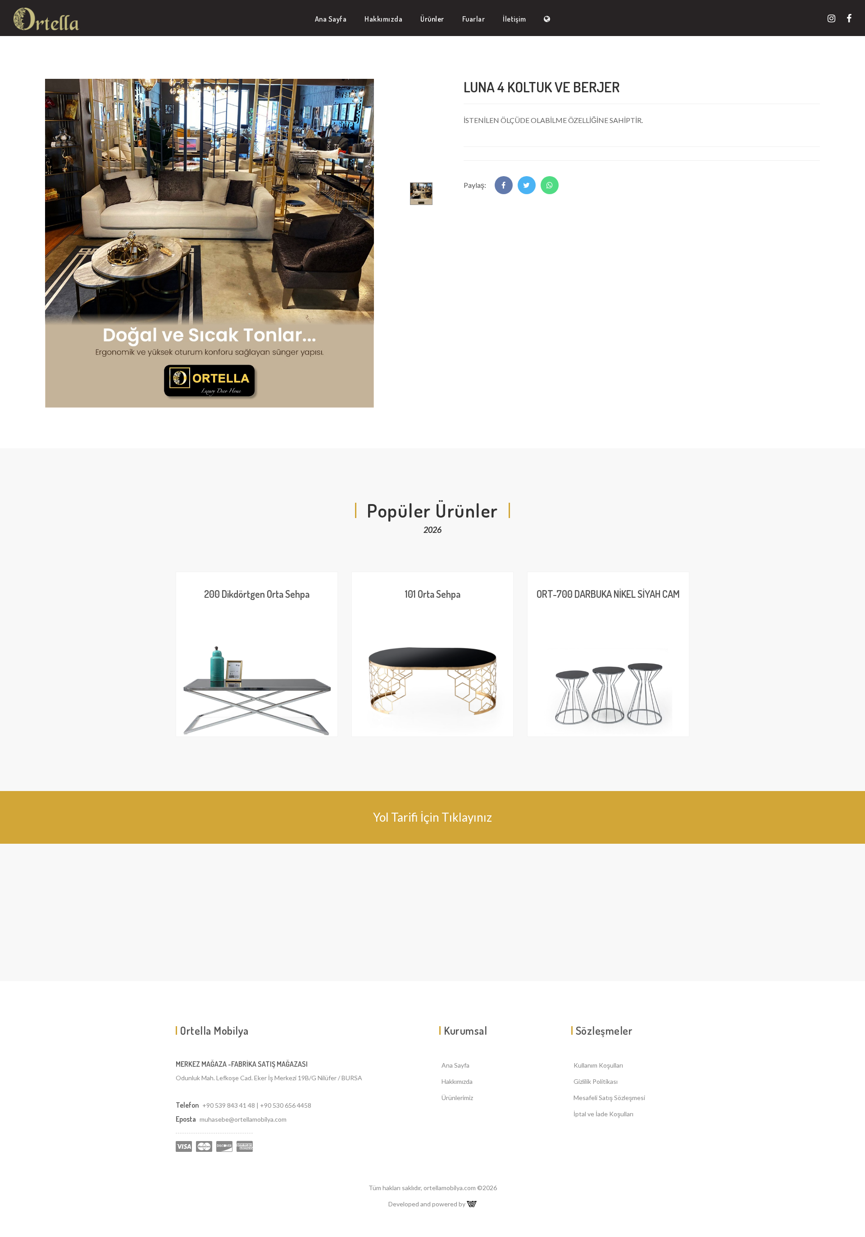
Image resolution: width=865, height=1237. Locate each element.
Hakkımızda (383, 18)
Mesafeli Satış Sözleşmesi (609, 1097)
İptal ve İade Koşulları (603, 1114)
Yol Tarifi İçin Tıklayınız (432, 817)
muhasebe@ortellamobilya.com (243, 1119)
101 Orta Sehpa (432, 593)
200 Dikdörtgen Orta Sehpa (257, 593)
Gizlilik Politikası (596, 1081)
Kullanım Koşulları (598, 1065)
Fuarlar (473, 18)
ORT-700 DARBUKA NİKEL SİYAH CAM (608, 593)
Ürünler (432, 18)
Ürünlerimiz (457, 1097)
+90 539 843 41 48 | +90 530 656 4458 (256, 1105)
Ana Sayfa (331, 18)
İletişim (514, 18)
